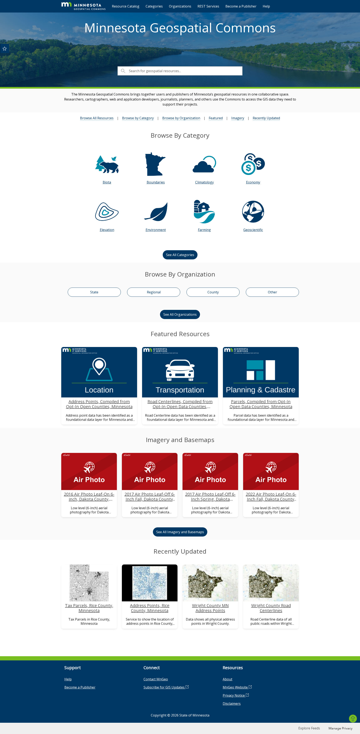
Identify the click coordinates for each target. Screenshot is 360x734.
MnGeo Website (236, 687)
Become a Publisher (240, 6)
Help (266, 6)
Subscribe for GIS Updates (164, 687)
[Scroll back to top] (353, 719)
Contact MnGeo (156, 679)
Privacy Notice (234, 695)
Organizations (180, 6)
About (227, 679)
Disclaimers (232, 703)
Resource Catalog (125, 6)
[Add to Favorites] (4, 48)
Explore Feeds (309, 728)
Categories (154, 6)
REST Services (208, 6)
